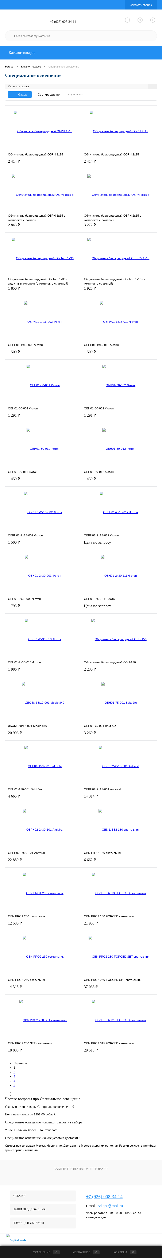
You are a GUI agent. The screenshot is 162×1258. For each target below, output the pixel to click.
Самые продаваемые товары (81, 1169)
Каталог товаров (21, 52)
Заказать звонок (141, 5)
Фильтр (22, 94)
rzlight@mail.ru (110, 1206)
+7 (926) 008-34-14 (63, 21)
